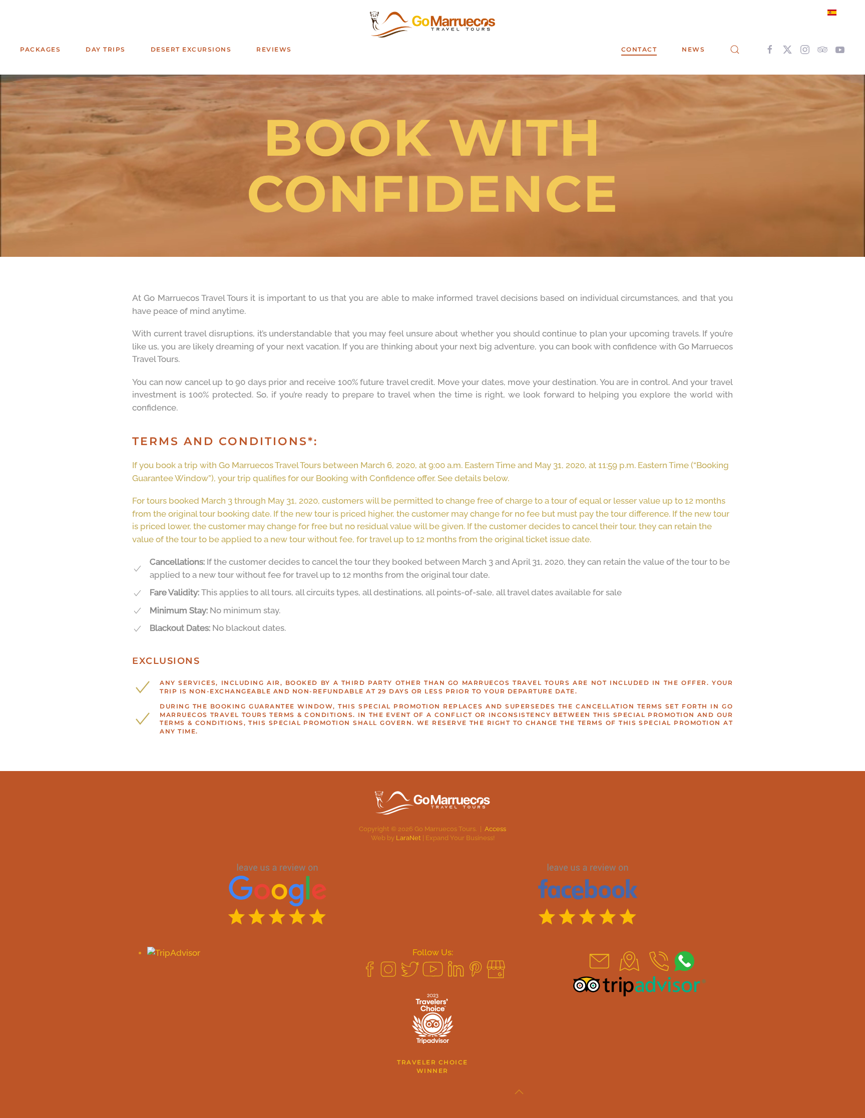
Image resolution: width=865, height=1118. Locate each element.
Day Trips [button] (106, 49)
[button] (735, 50)
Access (495, 829)
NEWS (693, 49)
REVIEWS (274, 49)
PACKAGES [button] (40, 49)
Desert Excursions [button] (191, 49)
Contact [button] (639, 49)
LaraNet (408, 838)
